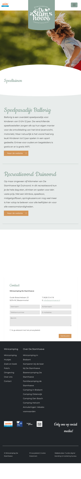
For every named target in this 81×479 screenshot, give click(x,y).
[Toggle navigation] (74, 5)
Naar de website (15, 153)
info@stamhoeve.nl (52, 300)
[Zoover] (5, 3)
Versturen (65, 336)
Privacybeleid (34, 453)
